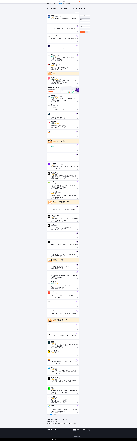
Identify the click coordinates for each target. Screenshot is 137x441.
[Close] (81, 212)
